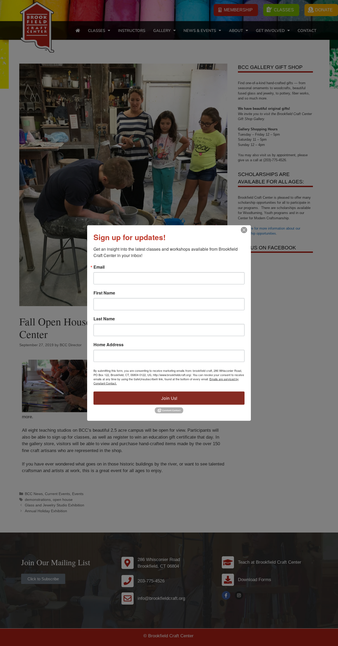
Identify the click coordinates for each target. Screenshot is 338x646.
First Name (104, 293)
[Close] (244, 230)
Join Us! (169, 398)
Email (99, 267)
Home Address (108, 345)
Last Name (104, 319)
